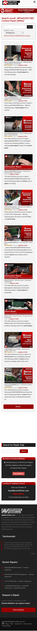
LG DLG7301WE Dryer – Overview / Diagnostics (17, 577)
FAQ (11, 620)
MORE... (19, 407)
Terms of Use (27, 620)
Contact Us (18, 620)
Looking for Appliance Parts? (14, 483)
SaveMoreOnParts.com (18, 491)
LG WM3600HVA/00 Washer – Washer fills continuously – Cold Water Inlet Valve (16, 583)
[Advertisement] (18, 426)
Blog (7, 620)
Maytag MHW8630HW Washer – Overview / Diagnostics (16, 565)
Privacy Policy (6, 622)
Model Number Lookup (23, 36)
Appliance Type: (9, 30)
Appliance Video (22, 65)
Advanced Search (9, 36)
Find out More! (18, 473)
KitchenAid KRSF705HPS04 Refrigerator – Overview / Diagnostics (19, 572)
